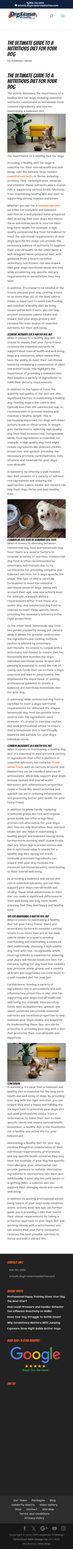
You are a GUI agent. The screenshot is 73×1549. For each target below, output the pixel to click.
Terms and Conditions (34, 1514)
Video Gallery (48, 1505)
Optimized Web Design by (30, 1539)
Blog (53, 1500)
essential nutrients (20, 176)
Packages (38, 1500)
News (28, 61)
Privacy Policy (34, 1518)
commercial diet (49, 205)
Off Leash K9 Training (48, 1535)
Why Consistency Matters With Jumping (33, 1323)
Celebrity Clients (23, 1505)
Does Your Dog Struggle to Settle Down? (34, 1317)
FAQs (18, 1509)
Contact (31, 1509)
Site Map (48, 1509)
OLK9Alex (17, 61)
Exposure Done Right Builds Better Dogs (33, 1328)
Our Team (20, 1500)
